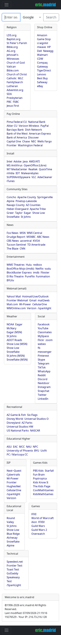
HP (49, 47)
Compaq (42, 62)
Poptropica (40, 478)
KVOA (36, 240)
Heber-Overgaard (17, 209)
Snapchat (43, 391)
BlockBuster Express (19, 272)
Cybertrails (13, 474)
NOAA (10, 324)
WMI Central (34, 233)
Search (51, 17)
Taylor (19, 213)
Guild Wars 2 (39, 530)
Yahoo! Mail (14, 296)
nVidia (10, 173)
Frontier (12, 145)
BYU (36, 450)
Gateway (42, 66)
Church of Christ (17, 74)
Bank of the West (17, 133)
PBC (9, 102)
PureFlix (30, 276)
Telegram (43, 363)
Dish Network (33, 129)
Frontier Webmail (17, 300)
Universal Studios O (36, 419)
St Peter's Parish (17, 43)
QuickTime (45, 169)
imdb (36, 272)
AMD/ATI (34, 161)
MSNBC (31, 237)
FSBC (16, 102)
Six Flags (32, 415)
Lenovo (41, 74)
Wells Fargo (44, 141)
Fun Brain (39, 474)
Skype (41, 359)
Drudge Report (16, 237)
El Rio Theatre (15, 276)
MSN (23, 233)
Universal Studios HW (20, 426)
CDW (40, 58)
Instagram (44, 387)
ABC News (43, 237)
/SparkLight (14, 585)
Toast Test (13, 569)
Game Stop (44, 39)
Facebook (44, 324)
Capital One (14, 141)
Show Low (38, 213)
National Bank (36, 122)
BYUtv (10, 280)
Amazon (42, 35)
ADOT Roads (14, 340)
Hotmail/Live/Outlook (35, 296)
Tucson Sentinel (16, 244)
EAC (15, 446)
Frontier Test (14, 565)
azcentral (26, 240)
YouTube (43, 328)
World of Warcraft (42, 518)
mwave (41, 47)
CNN (22, 248)
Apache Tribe (38, 209)
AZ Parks (27, 422)
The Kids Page (41, 486)
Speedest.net (15, 561)
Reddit (42, 375)
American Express (40, 133)
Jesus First (13, 105)
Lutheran (12, 86)
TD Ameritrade (36, 244)
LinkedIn (43, 399)
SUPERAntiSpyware (18, 177)
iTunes (11, 181)
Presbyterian (14, 98)
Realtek (33, 169)
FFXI (33, 514)
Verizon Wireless (29, 126)
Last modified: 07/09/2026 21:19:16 (26, 613)
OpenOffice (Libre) (35, 165)
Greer (10, 213)
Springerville (45, 197)
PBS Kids (38, 470)
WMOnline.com (16, 308)
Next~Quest (14, 470)
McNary (11, 328)
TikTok (42, 367)
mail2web (44, 300)
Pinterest (43, 355)
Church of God (16, 62)
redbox (37, 264)
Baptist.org (13, 39)
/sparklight (44, 308)
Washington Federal (30, 145)
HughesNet (14, 486)
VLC (34, 177)
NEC (33, 141)
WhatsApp (44, 371)
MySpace (43, 336)
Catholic (12, 78)
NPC (35, 446)
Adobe (17, 161)
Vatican (11, 66)
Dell (39, 51)
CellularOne (39, 304)
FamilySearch (15, 82)
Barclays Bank (15, 129)
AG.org (11, 51)
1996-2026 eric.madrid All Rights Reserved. (25, 607)
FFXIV (41, 522)
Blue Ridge (13, 534)
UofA (44, 450)
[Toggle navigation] (6, 4)
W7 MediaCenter (17, 169)
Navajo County (16, 205)
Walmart (42, 55)
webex (42, 344)
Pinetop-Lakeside (26, 201)
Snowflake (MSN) (17, 359)
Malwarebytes (30, 173)
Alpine (10, 201)
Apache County (26, 197)
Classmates (45, 332)
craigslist (42, 43)
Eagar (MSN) (14, 332)
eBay (40, 86)
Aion (34, 522)
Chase (26, 141)
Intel (9, 161)
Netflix (39, 268)
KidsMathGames (43, 494)
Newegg (48, 51)
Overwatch (38, 534)
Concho (11, 197)
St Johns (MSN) (16, 355)
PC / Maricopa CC (17, 454)
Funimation (43, 276)
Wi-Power (25, 304)
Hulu (29, 264)
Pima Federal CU (17, 122)
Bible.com (13, 70)
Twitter (42, 395)
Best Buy (42, 78)
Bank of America (17, 137)
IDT (18, 173)
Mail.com (12, 304)
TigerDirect (44, 70)
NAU (29, 446)
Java (25, 161)
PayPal (45, 126)
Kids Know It (40, 482)
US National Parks (18, 430)
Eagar (27, 213)
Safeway (42, 82)
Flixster (45, 272)
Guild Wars (38, 526)
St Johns (26, 217)
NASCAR (35, 430)
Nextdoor (43, 383)
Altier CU (12, 126)
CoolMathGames (43, 490)
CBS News (13, 240)
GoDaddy (12, 573)
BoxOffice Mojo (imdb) (20, 268)
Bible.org (12, 47)
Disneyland (13, 422)
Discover (33, 137)
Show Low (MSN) (17, 344)
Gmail (32, 300)
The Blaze (12, 248)
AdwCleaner (44, 177)
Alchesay (12, 537)
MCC (22, 446)
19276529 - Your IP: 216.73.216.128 (26, 617)
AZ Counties (33, 205)
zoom (49, 340)
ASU (9, 446)
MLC (20, 78)
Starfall (49, 470)
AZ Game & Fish (16, 415)
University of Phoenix (20, 450)
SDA (9, 94)
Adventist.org (15, 90)
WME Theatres (16, 264)
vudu (48, 268)
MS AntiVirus (14, 165)
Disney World (15, 419)
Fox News (12, 233)
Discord (42, 379)
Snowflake (13, 217)
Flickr (41, 340)
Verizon (31, 308)
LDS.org (11, 35)
